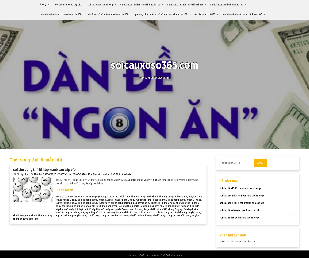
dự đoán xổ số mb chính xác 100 (226, 5)
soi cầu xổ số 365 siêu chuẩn (116, 174)
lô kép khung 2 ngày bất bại (98, 200)
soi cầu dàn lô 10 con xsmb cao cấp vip (240, 188)
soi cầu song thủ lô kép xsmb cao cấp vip (44, 170)
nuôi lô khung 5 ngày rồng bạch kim (179, 209)
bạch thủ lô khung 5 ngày (159, 197)
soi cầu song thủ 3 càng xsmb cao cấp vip (242, 203)
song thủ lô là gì (90, 216)
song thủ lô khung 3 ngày (38, 216)
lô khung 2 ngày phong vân (172, 203)
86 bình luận (31, 219)
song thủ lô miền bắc (111, 216)
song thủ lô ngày (156, 216)
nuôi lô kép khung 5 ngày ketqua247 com (106, 209)
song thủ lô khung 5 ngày (67, 216)
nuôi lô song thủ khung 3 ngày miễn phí (77, 213)
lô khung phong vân (106, 206)
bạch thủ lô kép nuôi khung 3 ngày (127, 197)
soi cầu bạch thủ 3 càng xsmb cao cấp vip (242, 196)
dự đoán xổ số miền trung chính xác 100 (61, 14)
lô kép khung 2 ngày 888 (69, 200)
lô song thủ (125, 206)
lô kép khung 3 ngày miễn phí (98, 203)
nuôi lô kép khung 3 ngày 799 (175, 206)
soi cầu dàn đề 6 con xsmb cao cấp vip (240, 210)
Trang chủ (45, 5)
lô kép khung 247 (161, 200)
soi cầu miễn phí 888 (204, 14)
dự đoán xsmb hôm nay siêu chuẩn (185, 5)
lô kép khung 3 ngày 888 (69, 203)
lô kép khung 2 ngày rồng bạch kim (132, 200)
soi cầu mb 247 (146, 213)
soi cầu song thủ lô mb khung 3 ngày (175, 213)
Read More (65, 190)
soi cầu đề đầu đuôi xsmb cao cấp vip (239, 218)
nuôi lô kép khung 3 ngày (145, 206)
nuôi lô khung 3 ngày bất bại (144, 209)
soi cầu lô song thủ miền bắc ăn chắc (118, 213)
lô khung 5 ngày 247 (84, 206)
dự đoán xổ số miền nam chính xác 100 (140, 5)
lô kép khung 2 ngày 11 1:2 (188, 197)
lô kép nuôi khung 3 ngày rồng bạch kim (136, 203)
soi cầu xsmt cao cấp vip (100, 5)
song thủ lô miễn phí (135, 216)
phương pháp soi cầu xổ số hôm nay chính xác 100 (161, 14)
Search (260, 163)
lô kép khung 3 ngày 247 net (186, 200)
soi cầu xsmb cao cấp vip (68, 5)
